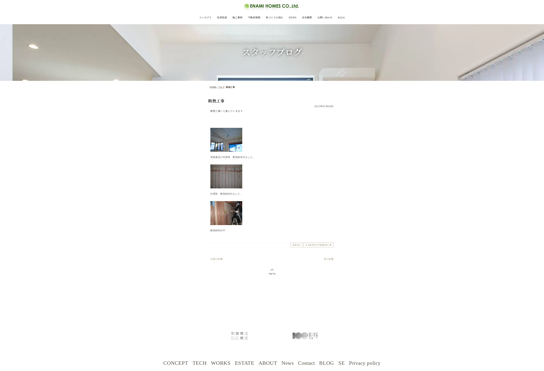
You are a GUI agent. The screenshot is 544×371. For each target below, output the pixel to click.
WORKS (220, 363)
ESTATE (244, 363)
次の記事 (329, 259)
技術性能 (222, 17)
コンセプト (205, 17)
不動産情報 (254, 17)
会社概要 (307, 17)
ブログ (221, 87)
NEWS (293, 17)
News (287, 363)
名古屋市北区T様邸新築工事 (318, 244)
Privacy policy (365, 363)
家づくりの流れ (274, 17)
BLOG (341, 17)
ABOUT (268, 363)
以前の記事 (216, 259)
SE (341, 363)
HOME (213, 87)
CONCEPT (175, 363)
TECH (200, 363)
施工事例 (237, 17)
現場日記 (296, 244)
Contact (306, 363)
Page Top (272, 273)
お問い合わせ (324, 17)
